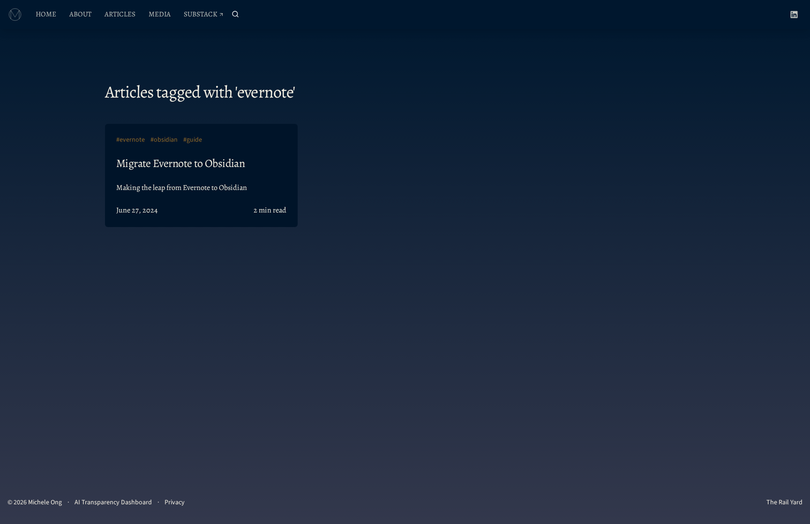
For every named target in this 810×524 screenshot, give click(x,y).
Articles (120, 14)
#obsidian (164, 139)
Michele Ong (45, 502)
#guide (192, 139)
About (80, 14)
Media (160, 14)
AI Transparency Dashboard (113, 502)
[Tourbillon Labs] (15, 14)
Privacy (175, 502)
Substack (206, 16)
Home (46, 14)
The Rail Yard (784, 502)
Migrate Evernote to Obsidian (180, 163)
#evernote (130, 139)
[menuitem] (46, 14)
